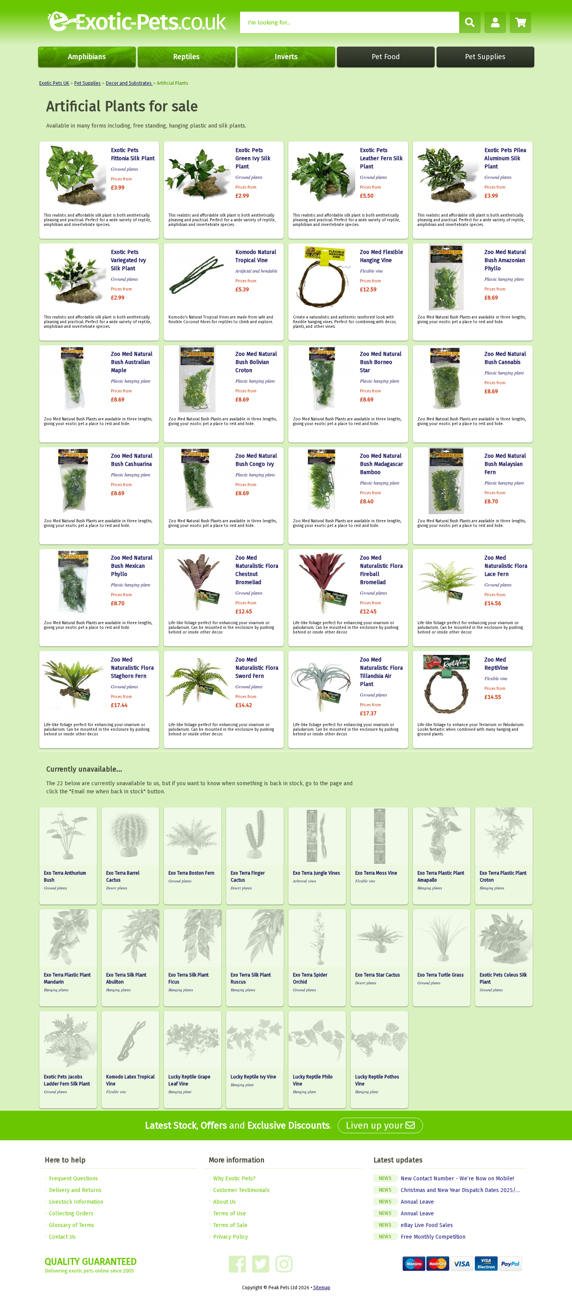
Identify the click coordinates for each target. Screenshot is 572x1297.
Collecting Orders (70, 1213)
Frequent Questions (72, 1178)
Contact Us (61, 1237)
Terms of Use (229, 1213)
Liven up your (375, 1125)
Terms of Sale (229, 1225)
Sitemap (321, 1287)
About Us (224, 1202)
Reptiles (186, 57)
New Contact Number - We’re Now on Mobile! (446, 1178)
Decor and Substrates (129, 83)
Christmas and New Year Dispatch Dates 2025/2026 (452, 1190)
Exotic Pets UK (54, 83)
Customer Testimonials (241, 1190)
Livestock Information (75, 1202)
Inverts (286, 57)
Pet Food (386, 57)
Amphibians (87, 57)
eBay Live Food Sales (416, 1225)
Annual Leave (406, 1202)
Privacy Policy (230, 1237)
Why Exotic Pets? (234, 1178)
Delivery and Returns (74, 1190)
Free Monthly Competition (422, 1237)
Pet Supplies (485, 57)
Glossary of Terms (70, 1225)
